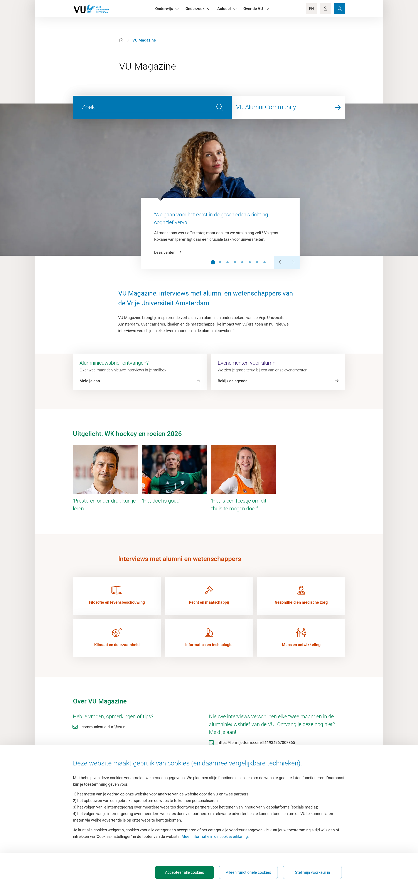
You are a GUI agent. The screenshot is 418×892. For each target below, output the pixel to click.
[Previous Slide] (280, 262)
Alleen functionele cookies (248, 872)
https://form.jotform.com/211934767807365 (256, 742)
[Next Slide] (293, 262)
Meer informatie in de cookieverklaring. (215, 836)
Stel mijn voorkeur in (312, 872)
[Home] (121, 40)
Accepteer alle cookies (184, 872)
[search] (219, 107)
